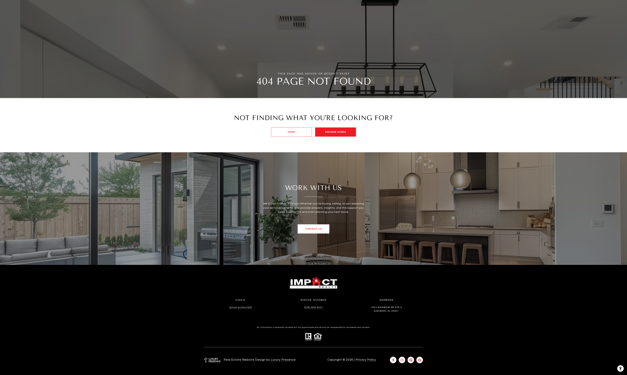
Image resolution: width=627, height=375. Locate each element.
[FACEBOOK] (393, 360)
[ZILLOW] (419, 360)
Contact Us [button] (313, 229)
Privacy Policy (365, 359)
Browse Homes (335, 132)
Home (291, 132)
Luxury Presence (283, 359)
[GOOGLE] (411, 360)
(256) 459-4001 (313, 307)
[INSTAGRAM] (402, 360)
